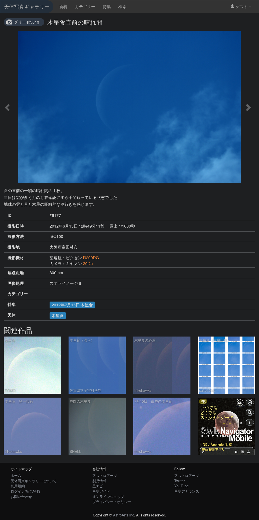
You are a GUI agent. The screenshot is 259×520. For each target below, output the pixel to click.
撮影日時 (16, 226)
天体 (12, 315)
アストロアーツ (104, 475)
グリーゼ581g (26, 22)
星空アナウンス (186, 491)
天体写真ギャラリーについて (34, 480)
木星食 (58, 315)
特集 (107, 6)
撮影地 (14, 247)
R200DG (91, 258)
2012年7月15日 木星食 (72, 305)
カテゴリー (85, 6)
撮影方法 (16, 236)
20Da (88, 263)
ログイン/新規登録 (25, 491)
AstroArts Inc (123, 514)
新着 (63, 6)
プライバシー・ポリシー (111, 501)
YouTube (181, 485)
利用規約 (18, 485)
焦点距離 (16, 272)
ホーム (16, 475)
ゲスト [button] (241, 6)
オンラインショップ (108, 496)
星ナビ (97, 485)
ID (10, 215)
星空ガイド (101, 491)
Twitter (179, 480)
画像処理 (16, 283)
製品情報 (99, 480)
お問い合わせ (21, 496)
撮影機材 (16, 258)
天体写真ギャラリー (27, 6)
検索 (122, 6)
